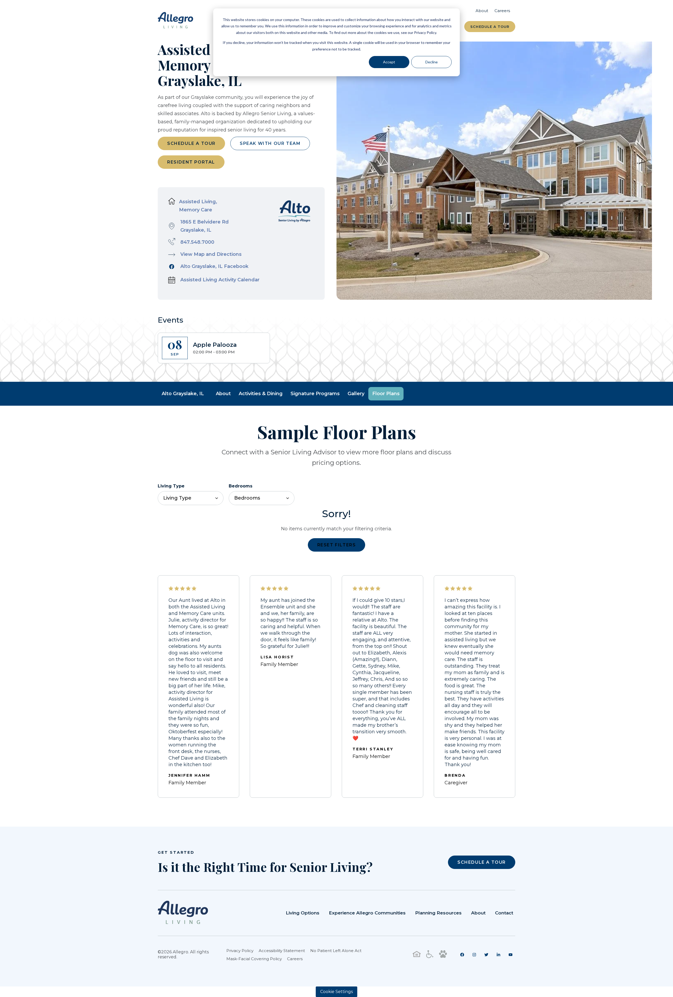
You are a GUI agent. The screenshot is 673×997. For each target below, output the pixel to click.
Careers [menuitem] (502, 10)
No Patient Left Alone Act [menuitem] (335, 950)
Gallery (356, 393)
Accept (389, 62)
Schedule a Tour (489, 26)
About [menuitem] (482, 10)
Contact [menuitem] (504, 912)
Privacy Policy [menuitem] (239, 950)
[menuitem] (462, 954)
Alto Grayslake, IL (183, 393)
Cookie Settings (336, 991)
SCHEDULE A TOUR (481, 862)
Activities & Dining (261, 393)
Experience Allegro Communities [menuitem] (367, 912)
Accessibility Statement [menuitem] (282, 950)
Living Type (171, 486)
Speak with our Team (270, 143)
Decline (431, 62)
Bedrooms (240, 486)
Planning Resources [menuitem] (438, 912)
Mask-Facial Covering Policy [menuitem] (254, 958)
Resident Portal (191, 162)
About (223, 393)
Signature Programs (315, 393)
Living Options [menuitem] (302, 912)
